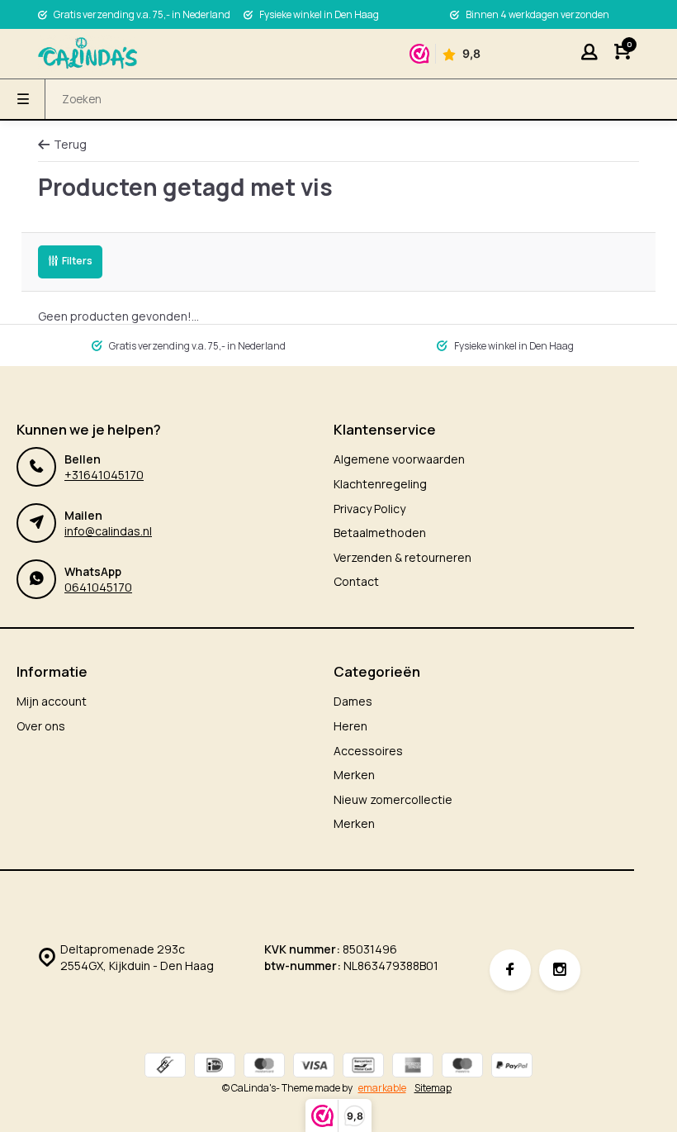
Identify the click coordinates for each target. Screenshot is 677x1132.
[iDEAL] (214, 1067)
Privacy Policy (369, 508)
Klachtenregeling (380, 484)
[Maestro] (462, 1067)
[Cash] (165, 1067)
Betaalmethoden (380, 532)
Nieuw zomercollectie (393, 799)
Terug (70, 144)
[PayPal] (512, 1067)
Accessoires (368, 751)
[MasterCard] (264, 1067)
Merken (354, 774)
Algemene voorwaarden (399, 459)
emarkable (382, 1088)
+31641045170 (104, 475)
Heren (350, 726)
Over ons (41, 726)
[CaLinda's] (87, 53)
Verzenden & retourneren (402, 557)
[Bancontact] (363, 1067)
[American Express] (412, 1067)
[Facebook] (510, 970)
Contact (356, 581)
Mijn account (52, 701)
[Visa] (313, 1067)
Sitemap (433, 1088)
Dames (353, 701)
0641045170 (98, 587)
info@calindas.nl (108, 531)
